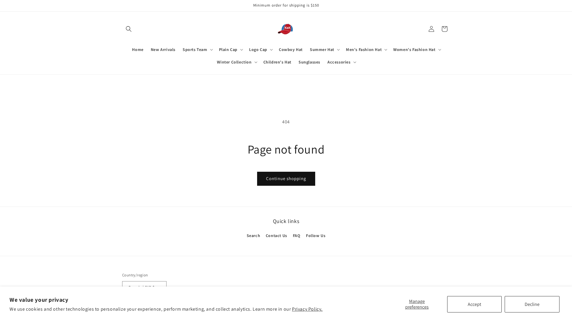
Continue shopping (286, 178)
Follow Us (315, 235)
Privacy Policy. (307, 309)
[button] (128, 28)
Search (253, 235)
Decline (532, 304)
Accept (474, 304)
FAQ (297, 235)
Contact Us (276, 235)
